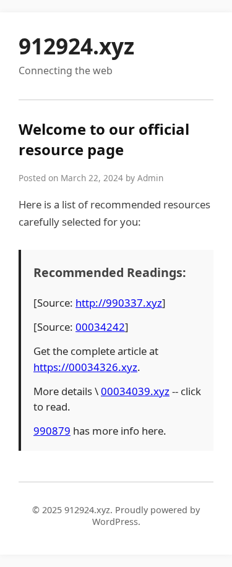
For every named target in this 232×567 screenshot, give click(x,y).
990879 (52, 431)
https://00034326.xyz (85, 367)
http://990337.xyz (118, 303)
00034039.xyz (135, 391)
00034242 (100, 327)
